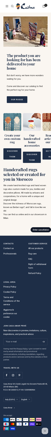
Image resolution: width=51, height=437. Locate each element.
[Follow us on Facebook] (6, 375)
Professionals (9, 253)
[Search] (12, 6)
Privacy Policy (9, 286)
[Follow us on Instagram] (13, 375)
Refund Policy (34, 273)
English (24, 399)
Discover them (12, 154)
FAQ (30, 259)
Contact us (8, 248)
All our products (35, 248)
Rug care (32, 253)
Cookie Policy (9, 292)
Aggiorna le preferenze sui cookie (10, 313)
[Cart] (43, 6)
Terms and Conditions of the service (11, 301)
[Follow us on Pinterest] (19, 375)
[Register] (43, 342)
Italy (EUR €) (10, 399)
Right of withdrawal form (37, 266)
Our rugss (17, 99)
